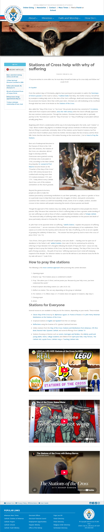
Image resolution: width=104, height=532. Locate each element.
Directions (33, 503)
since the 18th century (65, 112)
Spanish (58, 321)
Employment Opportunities (38, 522)
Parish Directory (59, 518)
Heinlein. (59, 243)
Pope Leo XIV (58, 515)
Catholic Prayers (9, 522)
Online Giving (28, 8)
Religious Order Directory (62, 525)
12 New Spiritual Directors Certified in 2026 (15, 81)
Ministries (47, 18)
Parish (79, 8)
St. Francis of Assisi (74, 315)
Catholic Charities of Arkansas (14, 518)
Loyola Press (46, 339)
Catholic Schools (9, 525)
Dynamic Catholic (52, 330)
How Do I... (91, 18)
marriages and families (72, 334)
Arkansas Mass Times (11, 515)
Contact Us (10, 503)
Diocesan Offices (34, 515)
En (30, 87)
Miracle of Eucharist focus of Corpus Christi (15, 92)
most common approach (51, 268)
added (53, 243)
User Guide (44, 503)
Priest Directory (59, 522)
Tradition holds (63, 96)
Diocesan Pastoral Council (37, 518)
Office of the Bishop (35, 528)
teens (45, 337)
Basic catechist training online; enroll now (14, 76)
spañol (34, 87)
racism (61, 334)
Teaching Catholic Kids (71, 339)
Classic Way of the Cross (41, 315)
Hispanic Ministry (34, 525)
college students (53, 337)
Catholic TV (81, 330)
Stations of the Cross (67, 103)
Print (15, 64)
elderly (85, 334)
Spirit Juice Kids (77, 337)
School (53, 10)
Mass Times (63, 8)
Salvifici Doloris (69, 225)
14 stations (94, 109)
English (49, 321)
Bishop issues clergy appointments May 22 (13, 98)
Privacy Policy (22, 503)
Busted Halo (41, 330)
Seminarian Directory (60, 528)
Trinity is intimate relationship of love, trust (15, 103)
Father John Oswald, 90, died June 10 (14, 87)
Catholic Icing (56, 339)
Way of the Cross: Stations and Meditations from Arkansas (70, 328)
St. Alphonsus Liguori (60, 315)
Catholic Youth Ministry (11, 528)
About (32, 18)
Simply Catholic (91, 214)
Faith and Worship (69, 18)
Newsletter (41, 8)
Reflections (37, 324)
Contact (52, 8)
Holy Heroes (88, 337)
